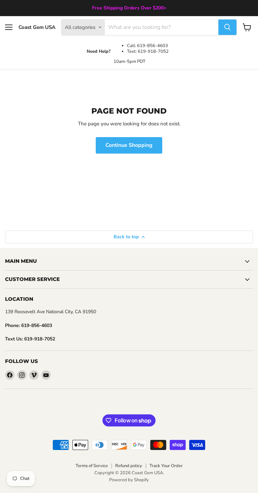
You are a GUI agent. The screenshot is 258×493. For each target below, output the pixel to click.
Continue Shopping (129, 145)
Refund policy (128, 466)
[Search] (227, 27)
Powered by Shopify (129, 480)
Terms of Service (92, 466)
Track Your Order (166, 466)
